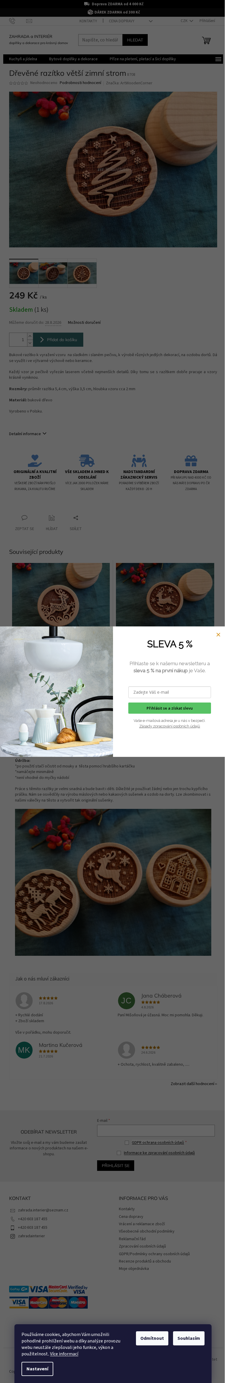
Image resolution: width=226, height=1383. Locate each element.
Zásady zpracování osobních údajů (169, 726)
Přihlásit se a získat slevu (170, 708)
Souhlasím (188, 1338)
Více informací (64, 1354)
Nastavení (37, 1369)
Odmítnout (152, 1338)
